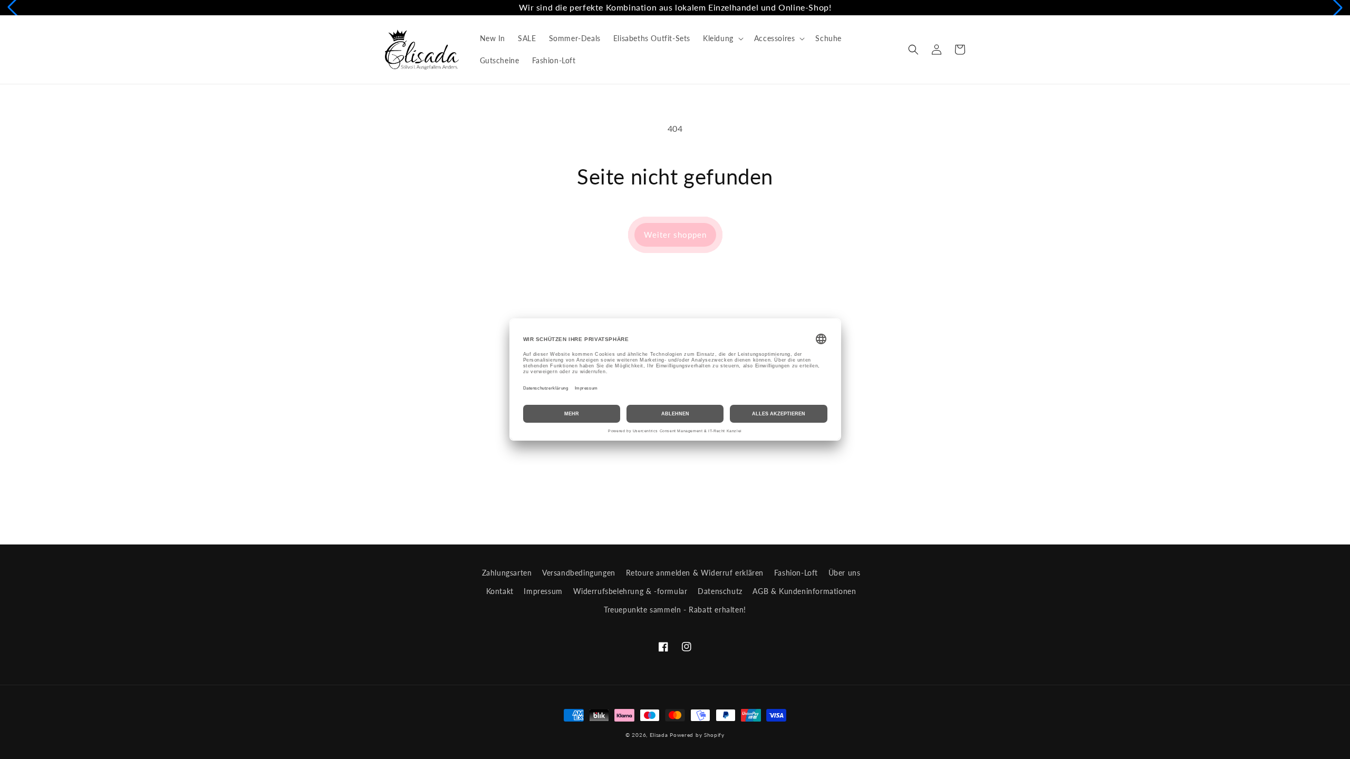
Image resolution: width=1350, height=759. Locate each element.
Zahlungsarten (507, 572)
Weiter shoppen (675, 234)
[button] (722, 38)
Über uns (844, 572)
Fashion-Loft (796, 572)
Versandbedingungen (578, 572)
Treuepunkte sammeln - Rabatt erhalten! (675, 609)
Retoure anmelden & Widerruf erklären (695, 572)
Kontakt (500, 591)
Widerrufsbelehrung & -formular (630, 591)
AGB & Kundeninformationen (804, 591)
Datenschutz (720, 591)
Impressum (543, 591)
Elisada (660, 735)
